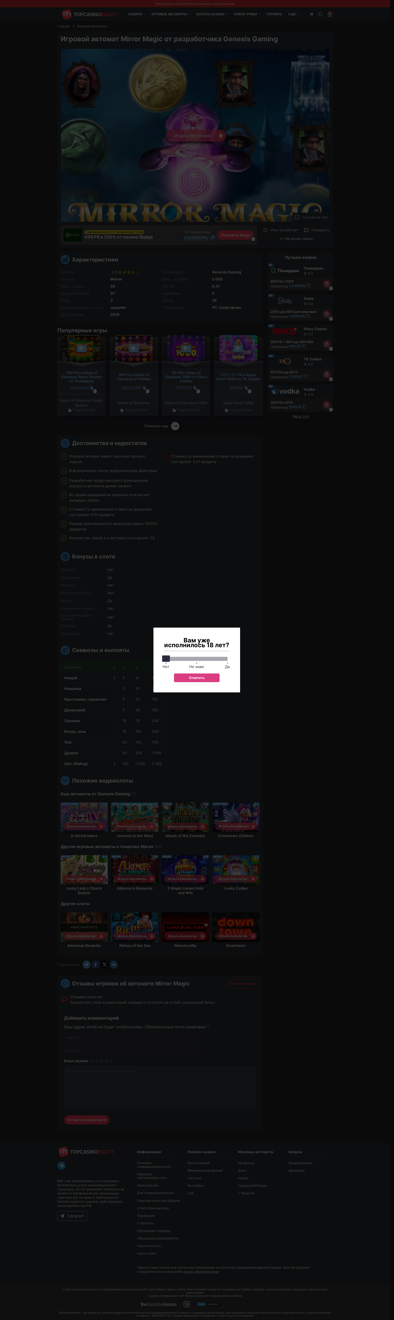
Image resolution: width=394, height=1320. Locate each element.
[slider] (166, 658)
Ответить (197, 678)
